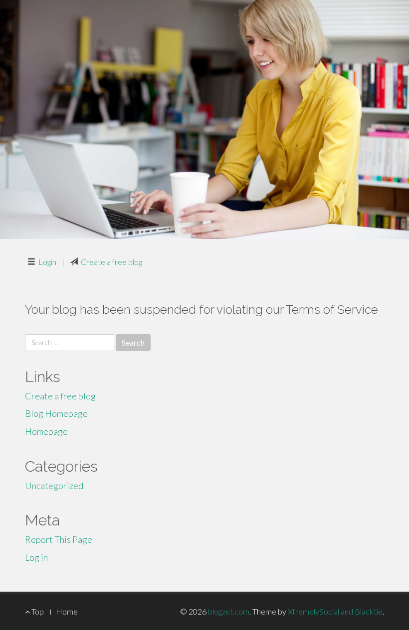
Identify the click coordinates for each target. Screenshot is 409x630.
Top (37, 611)
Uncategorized (54, 485)
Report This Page (58, 539)
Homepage (46, 431)
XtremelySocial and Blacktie (335, 611)
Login (47, 261)
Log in (36, 557)
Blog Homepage (56, 413)
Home (67, 611)
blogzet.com (228, 611)
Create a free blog (111, 261)
